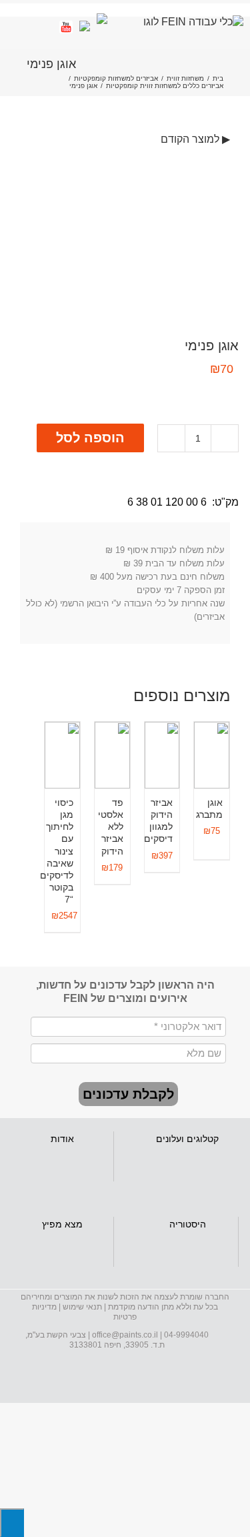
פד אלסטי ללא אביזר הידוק (110, 827)
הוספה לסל (90, 437)
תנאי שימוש (82, 1307)
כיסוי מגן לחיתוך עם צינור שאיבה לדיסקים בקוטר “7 (56, 851)
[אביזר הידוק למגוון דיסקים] (162, 755)
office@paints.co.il (125, 1335)
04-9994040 (186, 1335)
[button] (128, 1094)
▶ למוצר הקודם (195, 139)
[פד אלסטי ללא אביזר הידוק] (112, 755)
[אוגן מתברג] (211, 755)
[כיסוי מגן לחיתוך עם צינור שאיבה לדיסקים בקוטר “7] (62, 755)
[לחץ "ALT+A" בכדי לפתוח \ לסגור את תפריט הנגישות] (12, 1522)
